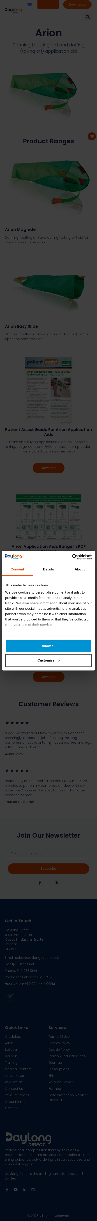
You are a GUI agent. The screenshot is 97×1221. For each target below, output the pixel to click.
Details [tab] (48, 569)
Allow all (48, 646)
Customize (45, 660)
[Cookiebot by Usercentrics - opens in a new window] (72, 557)
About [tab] (80, 569)
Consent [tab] (17, 569)
